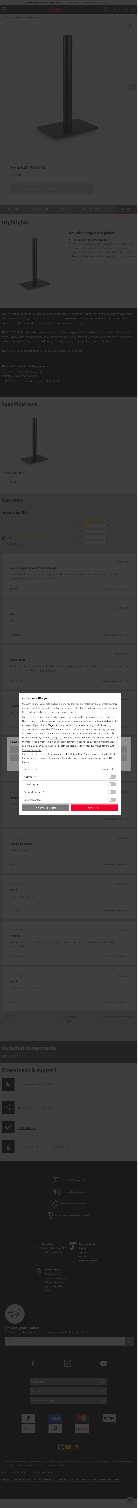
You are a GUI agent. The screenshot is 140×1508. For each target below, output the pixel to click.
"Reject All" (53, 725)
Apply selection (46, 807)
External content (32, 799)
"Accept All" (56, 737)
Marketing (29, 784)
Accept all (94, 807)
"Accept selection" (31, 749)
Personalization (32, 792)
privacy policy (98, 757)
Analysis (28, 776)
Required (28, 768)
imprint (26, 762)
